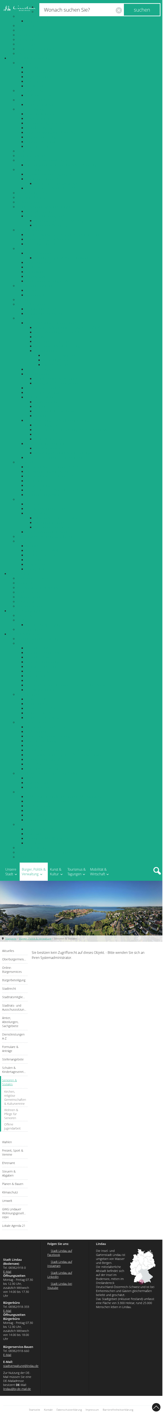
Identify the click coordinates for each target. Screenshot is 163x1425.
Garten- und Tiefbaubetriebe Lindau (44, 852)
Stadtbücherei (27, 592)
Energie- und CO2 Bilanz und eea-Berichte (57, 490)
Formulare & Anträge (32, 197)
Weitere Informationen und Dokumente (54, 457)
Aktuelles (24, 62)
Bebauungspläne (38, 374)
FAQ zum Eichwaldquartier (62, 355)
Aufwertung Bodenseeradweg (47, 736)
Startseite (10, 938)
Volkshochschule (29, 596)
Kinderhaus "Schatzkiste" (52, 225)
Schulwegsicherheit (40, 689)
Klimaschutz (26, 462)
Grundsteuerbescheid (42, 309)
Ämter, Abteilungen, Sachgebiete (41, 169)
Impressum (92, 1409)
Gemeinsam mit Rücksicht (44, 843)
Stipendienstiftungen (41, 211)
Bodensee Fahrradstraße (43, 759)
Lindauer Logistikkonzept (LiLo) (48, 819)
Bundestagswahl (37, 276)
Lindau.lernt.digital (39, 104)
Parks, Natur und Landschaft (55, 411)
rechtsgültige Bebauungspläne (56, 383)
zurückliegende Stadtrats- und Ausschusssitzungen (63, 165)
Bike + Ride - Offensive (42, 764)
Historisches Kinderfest (34, 53)
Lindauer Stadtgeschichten (45, 123)
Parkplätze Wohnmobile (43, 652)
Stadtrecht (25, 151)
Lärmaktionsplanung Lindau (46, 508)
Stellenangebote (29, 202)
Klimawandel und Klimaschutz (47, 471)
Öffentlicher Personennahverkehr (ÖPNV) (47, 773)
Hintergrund (34, 569)
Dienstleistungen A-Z (32, 192)
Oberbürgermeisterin (33, 90)
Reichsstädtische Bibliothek (37, 587)
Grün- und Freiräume (41, 397)
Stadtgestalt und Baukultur (45, 443)
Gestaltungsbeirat (47, 448)
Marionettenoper (29, 606)
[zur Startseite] (19, 8)
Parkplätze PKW (37, 648)
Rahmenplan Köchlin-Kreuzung (57, 346)
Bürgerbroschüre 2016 (42, 21)
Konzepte (24, 792)
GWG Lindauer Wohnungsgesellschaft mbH (49, 536)
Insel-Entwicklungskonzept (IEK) (57, 332)
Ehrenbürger (26, 44)
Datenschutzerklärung (69, 1409)
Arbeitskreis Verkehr (40, 555)
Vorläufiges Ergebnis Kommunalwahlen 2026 (67, 257)
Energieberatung (37, 485)
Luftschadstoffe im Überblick (55, 518)
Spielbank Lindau (30, 629)
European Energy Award (43, 494)
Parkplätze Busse (38, 657)
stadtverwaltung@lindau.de (20, 1366)
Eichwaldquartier (46, 350)
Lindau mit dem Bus (40, 708)
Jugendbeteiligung (38, 127)
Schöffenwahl (35, 267)
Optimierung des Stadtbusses (47, 801)
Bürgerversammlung (40, 137)
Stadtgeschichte (29, 25)
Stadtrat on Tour (37, 146)
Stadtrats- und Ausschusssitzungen (42, 160)
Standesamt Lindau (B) (42, 178)
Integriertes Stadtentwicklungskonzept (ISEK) (67, 327)
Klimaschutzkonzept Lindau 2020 (50, 476)
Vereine (31, 290)
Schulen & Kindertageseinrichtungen (44, 206)
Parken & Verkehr (30, 643)
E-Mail (7, 1272)
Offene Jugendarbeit (40, 244)
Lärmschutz (33, 504)
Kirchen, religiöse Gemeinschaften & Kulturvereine (63, 234)
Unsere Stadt (10, 871)
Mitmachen (33, 559)
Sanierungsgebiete (48, 425)
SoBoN (39, 336)
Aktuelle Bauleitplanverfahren (56, 378)
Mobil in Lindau (28, 694)
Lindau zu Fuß (35, 699)
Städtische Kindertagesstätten (47, 216)
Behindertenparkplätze (42, 666)
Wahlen (22, 248)
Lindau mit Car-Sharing (42, 717)
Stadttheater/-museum (34, 578)
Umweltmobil (35, 564)
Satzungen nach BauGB (42, 387)
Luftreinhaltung (36, 513)
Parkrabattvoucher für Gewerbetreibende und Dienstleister (69, 685)
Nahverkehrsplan (38, 805)
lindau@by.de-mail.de (17, 1389)
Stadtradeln (34, 833)
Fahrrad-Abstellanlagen (42, 740)
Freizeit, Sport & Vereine (35, 285)
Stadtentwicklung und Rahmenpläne (52, 322)
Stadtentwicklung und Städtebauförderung (57, 420)
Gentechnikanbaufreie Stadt (46, 531)
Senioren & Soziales (32, 230)
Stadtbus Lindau (37, 782)
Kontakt (48, 1409)
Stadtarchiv (25, 583)
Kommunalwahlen (38, 253)
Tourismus (24, 615)
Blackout (31, 67)
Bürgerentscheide (38, 262)
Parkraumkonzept (38, 680)
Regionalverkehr (37, 787)
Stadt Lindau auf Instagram (59, 1264)
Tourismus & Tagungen (24, 610)
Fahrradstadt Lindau (32, 722)
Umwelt (23, 499)
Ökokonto (41, 415)
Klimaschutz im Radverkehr (45, 727)
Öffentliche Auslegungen (43, 392)
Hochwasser (34, 86)
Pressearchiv (34, 81)
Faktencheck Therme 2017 (62, 364)
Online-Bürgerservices (33, 100)
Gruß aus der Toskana (41, 95)
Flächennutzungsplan (41, 369)
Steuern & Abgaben (31, 304)
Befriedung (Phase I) (57, 360)
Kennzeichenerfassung (42, 662)
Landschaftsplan (46, 401)
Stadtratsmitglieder (31, 155)
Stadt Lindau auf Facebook (59, 1253)
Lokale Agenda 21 (30, 541)
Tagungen (24, 620)
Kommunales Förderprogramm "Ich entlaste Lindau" (64, 754)
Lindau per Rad (36, 703)
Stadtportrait (26, 16)
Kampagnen (26, 824)
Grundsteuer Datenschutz (44, 313)
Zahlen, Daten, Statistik (34, 30)
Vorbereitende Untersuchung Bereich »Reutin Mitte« (73, 429)
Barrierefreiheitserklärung (118, 1409)
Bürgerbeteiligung (30, 109)
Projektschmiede (38, 118)
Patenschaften (27, 39)
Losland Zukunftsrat (40, 113)
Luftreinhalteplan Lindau (52, 527)
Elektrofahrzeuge (38, 671)
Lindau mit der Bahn (40, 713)
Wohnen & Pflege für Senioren (47, 239)
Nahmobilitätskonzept (41, 815)
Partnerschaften (29, 35)
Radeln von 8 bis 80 (40, 829)
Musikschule (26, 601)
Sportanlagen (35, 295)
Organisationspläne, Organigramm (50, 174)
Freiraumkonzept (46, 406)
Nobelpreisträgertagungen (45, 624)
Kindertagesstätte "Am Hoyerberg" (59, 220)
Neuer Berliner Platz (49, 439)
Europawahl (34, 271)
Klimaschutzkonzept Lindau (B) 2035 (52, 466)
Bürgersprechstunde (40, 141)
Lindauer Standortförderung (38, 638)
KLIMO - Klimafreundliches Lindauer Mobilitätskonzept (66, 796)
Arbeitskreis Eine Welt (41, 550)
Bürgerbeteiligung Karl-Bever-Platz (51, 132)
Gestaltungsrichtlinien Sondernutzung (62, 453)
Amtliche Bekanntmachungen (47, 72)
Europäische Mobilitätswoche (47, 838)
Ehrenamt (24, 299)
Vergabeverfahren (38, 76)
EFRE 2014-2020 (46, 434)
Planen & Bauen (29, 318)
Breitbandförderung (32, 847)
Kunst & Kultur (19, 573)
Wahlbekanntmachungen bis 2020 (50, 281)
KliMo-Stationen (37, 731)
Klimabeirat (33, 480)
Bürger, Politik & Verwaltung (29, 58)
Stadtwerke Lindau (31, 857)
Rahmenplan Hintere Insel (53, 341)
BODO (30, 778)
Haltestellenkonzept (40, 810)
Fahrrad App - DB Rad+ (42, 768)
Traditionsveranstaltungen (36, 48)
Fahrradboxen (36, 675)
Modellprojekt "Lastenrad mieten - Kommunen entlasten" (68, 750)
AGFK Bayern (35, 745)
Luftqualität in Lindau (49, 522)
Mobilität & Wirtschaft (24, 634)
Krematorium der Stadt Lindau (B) (50, 188)
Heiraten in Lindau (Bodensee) (56, 183)
